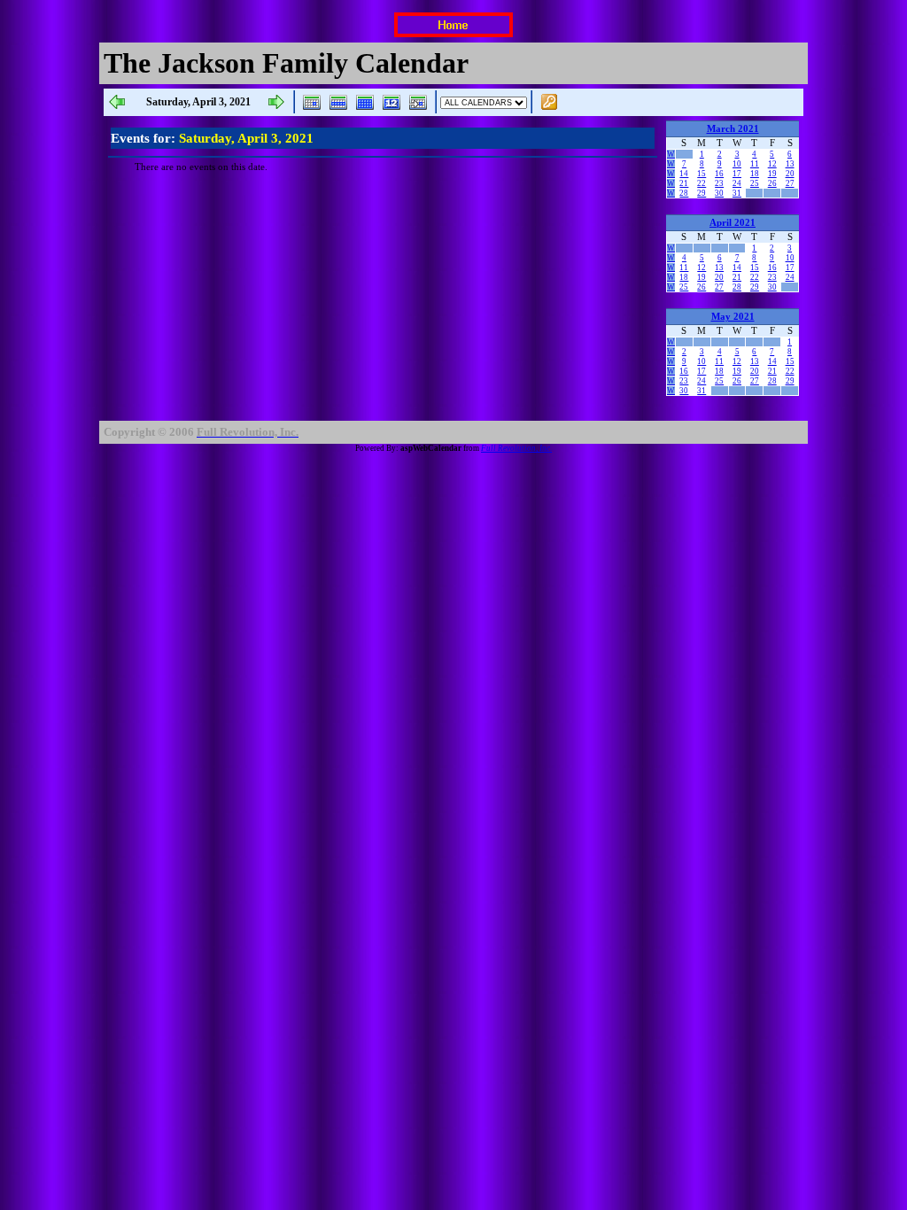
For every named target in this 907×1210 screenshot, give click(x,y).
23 (719, 183)
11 (754, 163)
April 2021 (732, 223)
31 (737, 193)
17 (737, 173)
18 (754, 173)
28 (683, 193)
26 (772, 183)
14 (683, 173)
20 (790, 173)
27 (790, 183)
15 (701, 173)
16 (719, 173)
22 (701, 183)
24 (737, 183)
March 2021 (733, 129)
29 (701, 193)
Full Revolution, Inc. (516, 448)
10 (737, 163)
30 (719, 193)
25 (754, 183)
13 (790, 163)
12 (772, 163)
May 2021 (733, 317)
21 (683, 183)
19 (772, 173)
